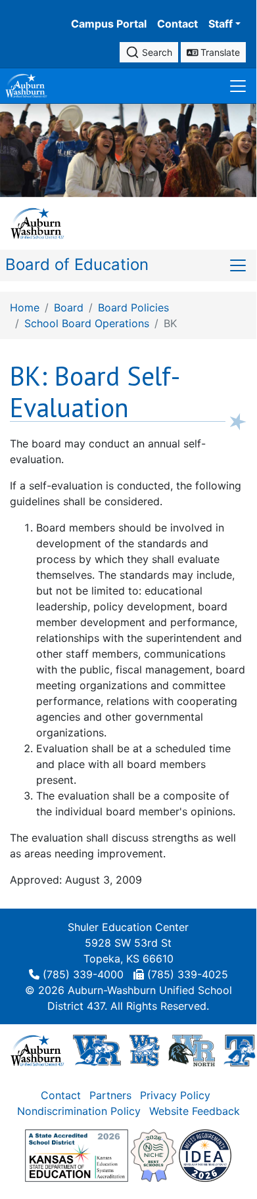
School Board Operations (86, 323)
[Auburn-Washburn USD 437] (37, 1049)
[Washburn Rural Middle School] (144, 1049)
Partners (110, 1095)
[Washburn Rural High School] (97, 1049)
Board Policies (133, 307)
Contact (177, 23)
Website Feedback (194, 1111)
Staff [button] (220, 23)
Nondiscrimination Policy (79, 1111)
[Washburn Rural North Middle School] (191, 1049)
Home (24, 307)
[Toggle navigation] (238, 85)
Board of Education (77, 264)
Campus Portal (109, 23)
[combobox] (149, 52)
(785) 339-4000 (83, 974)
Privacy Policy (175, 1095)
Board (68, 307)
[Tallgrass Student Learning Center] (239, 1049)
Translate (219, 52)
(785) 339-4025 (187, 974)
